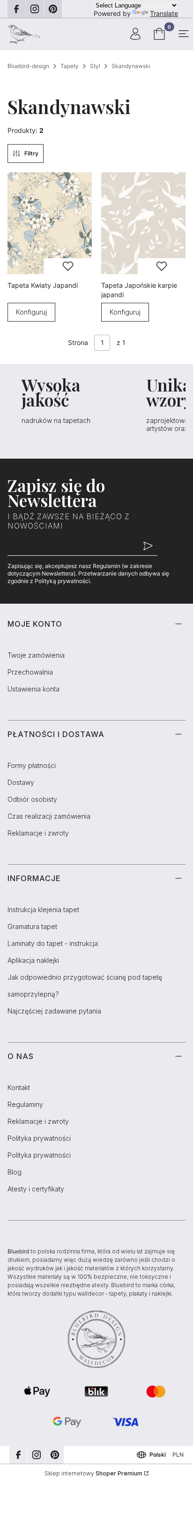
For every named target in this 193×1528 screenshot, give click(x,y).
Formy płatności (31, 765)
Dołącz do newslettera (148, 546)
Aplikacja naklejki (33, 960)
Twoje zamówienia (36, 655)
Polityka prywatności (39, 1138)
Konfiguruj (31, 312)
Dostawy (20, 782)
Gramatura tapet (32, 926)
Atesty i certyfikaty (35, 1189)
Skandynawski (130, 65)
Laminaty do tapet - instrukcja (52, 943)
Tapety (69, 65)
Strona (78, 342)
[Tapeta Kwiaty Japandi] (49, 223)
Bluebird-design (28, 65)
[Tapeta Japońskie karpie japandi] (143, 223)
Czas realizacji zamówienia (48, 816)
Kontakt (18, 1087)
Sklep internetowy (93, 1473)
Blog (14, 1172)
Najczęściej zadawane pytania (54, 1011)
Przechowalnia (30, 672)
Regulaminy (25, 1104)
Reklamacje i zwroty (38, 833)
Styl (95, 65)
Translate (164, 13)
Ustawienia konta (33, 689)
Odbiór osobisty (32, 799)
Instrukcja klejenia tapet (43, 910)
